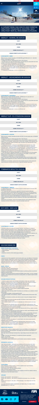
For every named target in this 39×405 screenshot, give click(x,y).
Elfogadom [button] (33, 401)
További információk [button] (32, 398)
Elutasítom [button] (24, 401)
